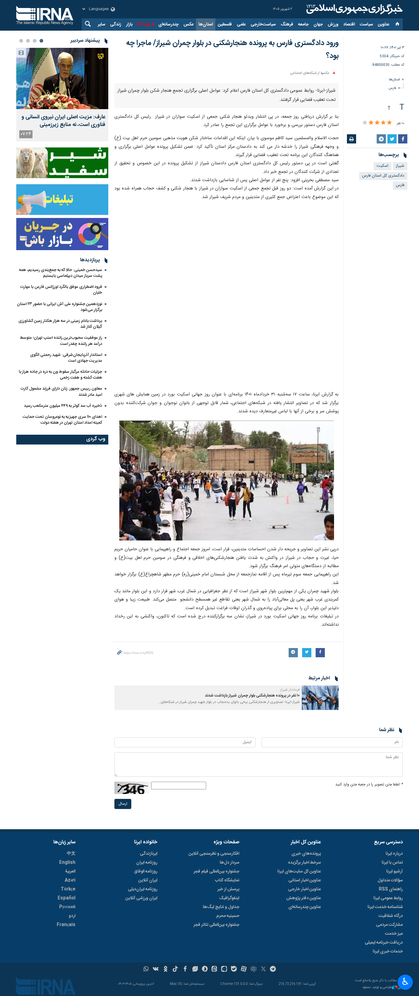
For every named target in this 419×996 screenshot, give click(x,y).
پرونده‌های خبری (306, 975)
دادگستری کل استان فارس (383, 176)
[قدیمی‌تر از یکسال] (320, 819)
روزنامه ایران (146, 984)
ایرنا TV (143, 24)
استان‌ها (205, 24)
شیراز (400, 166)
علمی (241, 24)
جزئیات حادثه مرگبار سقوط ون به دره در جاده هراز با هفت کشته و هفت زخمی (60, 374)
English (67, 984)
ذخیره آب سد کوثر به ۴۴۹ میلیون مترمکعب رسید (63, 406)
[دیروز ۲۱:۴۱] (62, 78)
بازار (129, 24)
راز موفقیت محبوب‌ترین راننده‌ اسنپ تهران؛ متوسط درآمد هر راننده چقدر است (61, 340)
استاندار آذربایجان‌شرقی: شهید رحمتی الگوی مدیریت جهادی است (66, 358)
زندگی (115, 24)
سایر (101, 24)
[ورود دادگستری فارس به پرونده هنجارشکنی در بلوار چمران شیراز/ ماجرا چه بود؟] (226, 417)
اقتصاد (349, 24)
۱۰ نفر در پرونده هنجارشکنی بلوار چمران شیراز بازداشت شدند (252, 817)
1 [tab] (41, 41)
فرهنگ (287, 24)
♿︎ (405, 981)
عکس (188, 24)
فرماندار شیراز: (289, 811)
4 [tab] (21, 41)
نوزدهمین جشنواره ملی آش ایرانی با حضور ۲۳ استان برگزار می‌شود (59, 307)
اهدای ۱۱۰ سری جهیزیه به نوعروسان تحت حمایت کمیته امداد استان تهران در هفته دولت (62, 420)
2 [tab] (35, 41)
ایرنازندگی (148, 975)
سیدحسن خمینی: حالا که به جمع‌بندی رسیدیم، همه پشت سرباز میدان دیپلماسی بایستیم (60, 273)
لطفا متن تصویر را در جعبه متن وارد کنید (369, 906)
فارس (392, 88)
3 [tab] (28, 41)
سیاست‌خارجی (263, 24)
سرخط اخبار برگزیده (304, 984)
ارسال (122, 925)
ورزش (333, 24)
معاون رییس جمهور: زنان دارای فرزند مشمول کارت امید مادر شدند (61, 391)
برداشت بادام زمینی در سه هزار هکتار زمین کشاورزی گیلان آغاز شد (60, 324)
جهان (318, 24)
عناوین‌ (383, 24)
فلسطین (225, 24)
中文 (71, 975)
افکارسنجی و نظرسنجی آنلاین (214, 975)
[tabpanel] (62, 94)
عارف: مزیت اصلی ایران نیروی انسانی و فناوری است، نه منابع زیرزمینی (63, 121)
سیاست (366, 24)
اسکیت (382, 166)
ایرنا (354, 9)
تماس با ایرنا (392, 984)
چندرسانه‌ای (168, 24)
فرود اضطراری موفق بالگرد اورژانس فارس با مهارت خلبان (61, 290)
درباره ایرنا (394, 975)
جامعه (303, 24)
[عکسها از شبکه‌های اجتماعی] (226, 128)
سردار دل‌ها (229, 984)
